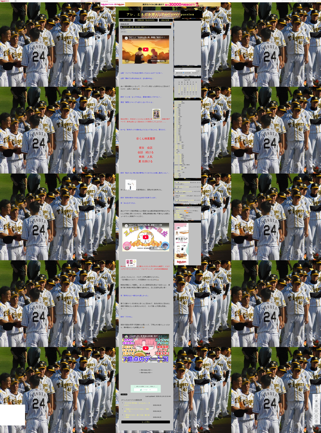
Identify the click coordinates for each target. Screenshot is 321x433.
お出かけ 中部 (177, 166)
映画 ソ (176, 124)
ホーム (316, 398)
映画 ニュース (177, 142)
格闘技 (175, 107)
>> (301, 1)
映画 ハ (176, 128)
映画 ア (176, 109)
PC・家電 (176, 176)
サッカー (176, 106)
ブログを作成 (312, 1)
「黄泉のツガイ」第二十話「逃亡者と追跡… (137, 416)
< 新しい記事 (126, 20)
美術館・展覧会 (177, 154)
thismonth (188, 96)
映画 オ (176, 115)
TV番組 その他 (178, 148)
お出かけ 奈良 (177, 158)
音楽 (175, 149)
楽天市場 (318, 1)
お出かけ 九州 (177, 169)
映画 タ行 (176, 125)
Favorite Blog (187, 205)
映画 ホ (176, 134)
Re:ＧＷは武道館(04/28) (184, 182)
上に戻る (316, 423)
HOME (120, 9)
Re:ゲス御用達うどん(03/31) (185, 191)
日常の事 (176, 173)
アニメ (129, 32)
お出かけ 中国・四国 (179, 167)
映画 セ (176, 122)
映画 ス (176, 121)
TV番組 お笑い (178, 146)
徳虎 (177, 187)
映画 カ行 (176, 116)
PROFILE (129, 9)
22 (196, 90)
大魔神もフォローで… (181, 212)
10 (181, 88)
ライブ (175, 151)
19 (187, 90)
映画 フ (176, 131)
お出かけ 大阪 (177, 155)
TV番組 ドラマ (178, 145)
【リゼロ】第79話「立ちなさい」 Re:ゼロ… (137, 404)
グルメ (175, 170)
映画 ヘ (176, 133)
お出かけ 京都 (177, 157)
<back (181, 96)
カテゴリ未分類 (177, 101)
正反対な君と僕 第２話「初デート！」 (136, 27)
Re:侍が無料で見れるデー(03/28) (186, 200)
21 (193, 90)
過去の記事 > (166, 20)
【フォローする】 (191, 9)
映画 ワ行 (176, 140)
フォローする (316, 403)
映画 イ (176, 110)
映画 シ (176, 119)
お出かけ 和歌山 (178, 163)
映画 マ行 (176, 136)
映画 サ (176, 118)
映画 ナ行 (176, 127)
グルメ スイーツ (178, 172)
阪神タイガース (177, 103)
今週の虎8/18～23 (180, 210)
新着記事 (316, 418)
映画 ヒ (176, 130)
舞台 (175, 152)
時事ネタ (176, 175)
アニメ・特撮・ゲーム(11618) (135, 29)
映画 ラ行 (176, 139)
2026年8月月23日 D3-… (181, 207)
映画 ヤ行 (176, 137)
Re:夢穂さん (183, 195)
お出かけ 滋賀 (177, 161)
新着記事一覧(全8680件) (146, 20)
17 (181, 90)
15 (196, 88)
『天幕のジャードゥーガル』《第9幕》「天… (136, 410)
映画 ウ (176, 112)
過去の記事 (316, 408)
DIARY (125, 9)
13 (190, 88)
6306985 (197, 7)
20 (190, 90)
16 (179, 90)
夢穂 (177, 182)
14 (193, 88)
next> (194, 96)
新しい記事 (316, 413)
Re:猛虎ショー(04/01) (184, 187)
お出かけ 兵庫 (177, 160)
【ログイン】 (199, 9)
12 (187, 88)
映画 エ (176, 113)
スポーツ (19, 1)
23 (179, 92)
